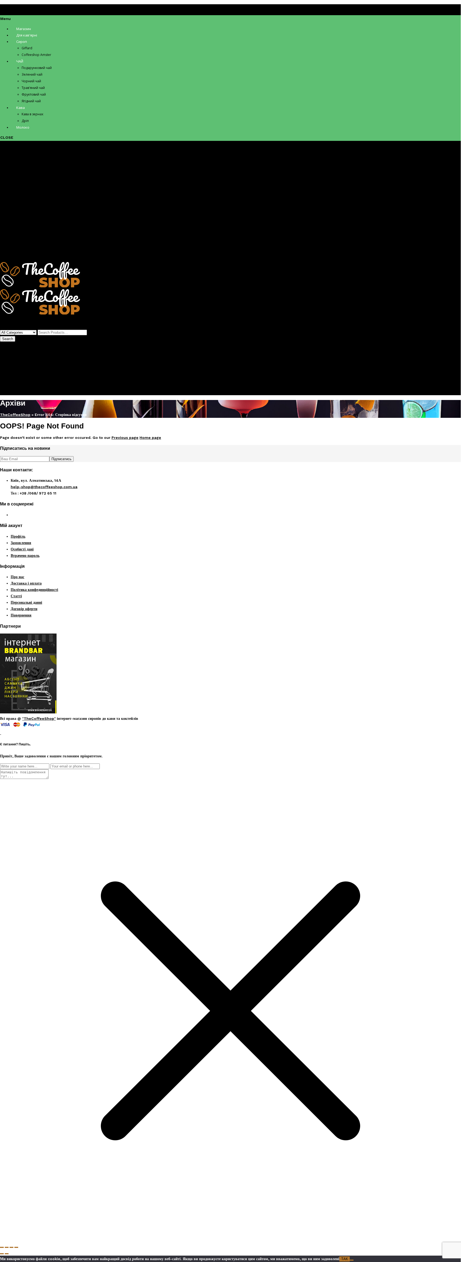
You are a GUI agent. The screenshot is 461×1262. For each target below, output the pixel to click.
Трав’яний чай (33, 217)
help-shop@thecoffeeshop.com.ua (44, 487)
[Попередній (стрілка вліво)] (2, 1253)
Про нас (17, 577)
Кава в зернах (33, 242)
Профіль (18, 369)
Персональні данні (26, 602)
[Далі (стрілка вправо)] (7, 1253)
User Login (10, 379)
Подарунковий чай (37, 197)
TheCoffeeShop (15, 415)
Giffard (28, 178)
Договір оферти (24, 609)
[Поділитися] (11, 1247)
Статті (16, 596)
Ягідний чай (31, 229)
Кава (15, 236)
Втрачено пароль (25, 555)
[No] (351, 1260)
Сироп (16, 172)
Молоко (17, 255)
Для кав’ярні (22, 166)
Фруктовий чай (34, 223)
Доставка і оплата (26, 583)
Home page (150, 437)
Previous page (125, 437)
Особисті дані (22, 549)
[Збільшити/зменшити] (2, 1247)
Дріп (25, 249)
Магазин (18, 159)
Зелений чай (31, 204)
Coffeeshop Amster (40, 185)
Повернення (21, 615)
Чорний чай (31, 210)
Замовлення (21, 543)
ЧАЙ (15, 191)
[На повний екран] (7, 1247)
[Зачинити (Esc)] (16, 1247)
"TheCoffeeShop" (39, 718)
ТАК (344, 1259)
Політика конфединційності (34, 589)
